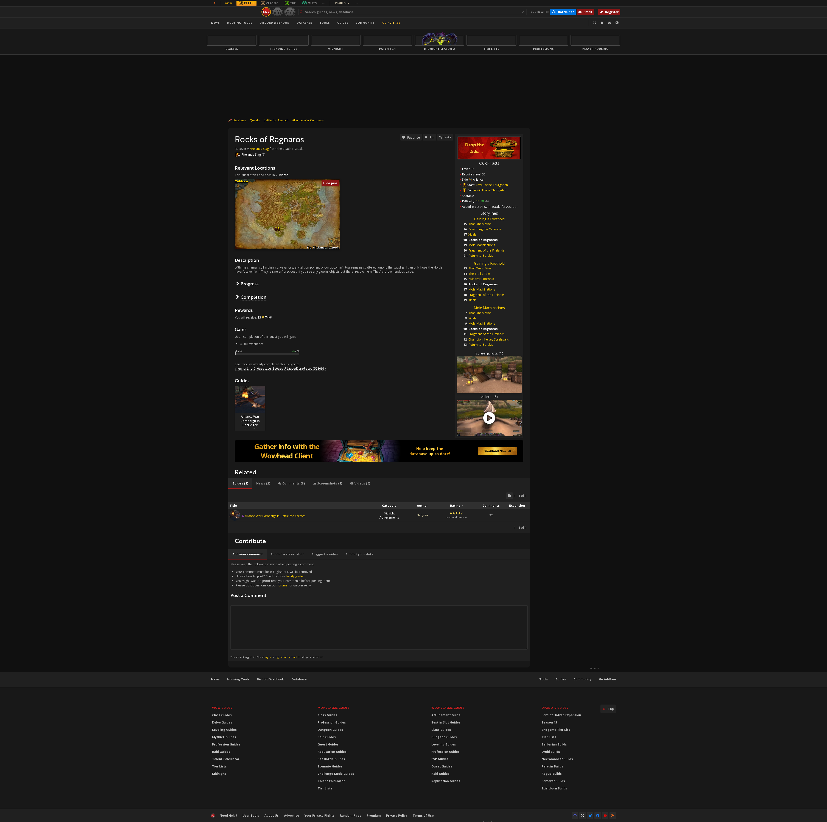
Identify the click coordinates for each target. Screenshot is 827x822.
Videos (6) (489, 396)
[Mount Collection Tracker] (379, 451)
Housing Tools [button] (239, 23)
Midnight (219, 774)
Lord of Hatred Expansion (561, 715)
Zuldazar (282, 175)
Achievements (389, 515)
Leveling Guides (224, 730)
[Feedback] (609, 23)
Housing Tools (238, 679)
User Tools (251, 815)
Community (365, 23)
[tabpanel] (379, 511)
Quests (255, 120)
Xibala (472, 234)
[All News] (214, 3)
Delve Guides (222, 722)
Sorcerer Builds (553, 781)
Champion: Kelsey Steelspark (488, 339)
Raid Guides (221, 752)
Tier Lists (219, 766)
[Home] (233, 11)
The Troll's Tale (479, 274)
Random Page (350, 815)
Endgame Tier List (556, 730)
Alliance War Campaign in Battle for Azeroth (275, 516)
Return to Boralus (480, 255)
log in (268, 657)
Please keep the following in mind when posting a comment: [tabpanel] (280, 610)
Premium (374, 815)
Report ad (594, 668)
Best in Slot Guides (445, 722)
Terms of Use (423, 815)
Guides (342, 23)
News (215, 23)
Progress (249, 283)
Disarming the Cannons (484, 229)
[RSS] (612, 815)
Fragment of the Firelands (486, 250)
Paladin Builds (552, 766)
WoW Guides (222, 708)
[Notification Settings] (602, 23)
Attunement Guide (445, 715)
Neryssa (422, 515)
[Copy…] (509, 495)
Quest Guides (328, 744)
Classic (272, 3)
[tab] (240, 483)
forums (282, 585)
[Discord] (575, 815)
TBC (293, 3)
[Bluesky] (590, 815)
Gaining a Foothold (489, 219)
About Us (271, 815)
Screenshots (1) (489, 353)
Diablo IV (347, 3)
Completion (253, 297)
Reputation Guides (332, 752)
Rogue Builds (552, 774)
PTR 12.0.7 (290, 12)
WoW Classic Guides (447, 708)
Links (447, 137)
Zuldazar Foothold (481, 279)
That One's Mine (479, 224)
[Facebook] (597, 815)
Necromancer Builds (557, 759)
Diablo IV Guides (555, 708)
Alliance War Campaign (308, 120)
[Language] (617, 23)
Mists (312, 3)
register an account (286, 657)
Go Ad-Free (391, 23)
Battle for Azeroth (276, 120)
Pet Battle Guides (331, 759)
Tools (543, 679)
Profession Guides (226, 744)
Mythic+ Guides (224, 737)
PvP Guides (439, 759)
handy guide (294, 576)
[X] (582, 815)
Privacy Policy (396, 815)
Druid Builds (551, 752)
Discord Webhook (274, 23)
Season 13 (549, 722)
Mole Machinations (481, 245)
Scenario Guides (330, 766)
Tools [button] (325, 23)
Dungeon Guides (330, 730)
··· (323, 3)
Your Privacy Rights (319, 815)
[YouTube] (605, 815)
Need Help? (228, 815)
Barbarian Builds (554, 744)
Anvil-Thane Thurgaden (492, 185)
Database (304, 23)
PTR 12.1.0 (277, 12)
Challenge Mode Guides (336, 774)
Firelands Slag (259, 149)
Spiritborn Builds (554, 788)
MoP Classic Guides (333, 708)
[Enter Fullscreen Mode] (594, 23)
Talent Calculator (225, 759)
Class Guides (222, 715)
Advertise (291, 815)
